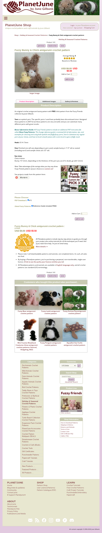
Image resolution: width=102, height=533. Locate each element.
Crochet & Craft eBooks (31, 445)
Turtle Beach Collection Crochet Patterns (31, 419)
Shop (16, 35)
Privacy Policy (12, 511)
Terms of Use (65, 429)
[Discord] (72, 520)
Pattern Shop (42, 485)
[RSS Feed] (37, 520)
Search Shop (71, 373)
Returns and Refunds (68, 427)
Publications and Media (16, 513)
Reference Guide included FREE (45, 206)
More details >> (42, 246)
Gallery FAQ (65, 436)
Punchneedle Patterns (30, 455)
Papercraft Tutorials (29, 458)
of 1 (30, 200)
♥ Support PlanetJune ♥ (16, 495)
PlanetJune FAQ (13, 509)
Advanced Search (71, 382)
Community (12, 490)
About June (11, 504)
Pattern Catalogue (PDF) (46, 490)
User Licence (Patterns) (46, 487)
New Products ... (28, 466)
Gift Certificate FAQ (67, 433)
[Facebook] (44, 520)
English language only (65, 265)
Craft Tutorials (27, 461)
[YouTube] (58, 520)
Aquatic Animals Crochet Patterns (31, 383)
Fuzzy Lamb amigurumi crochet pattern (50, 312)
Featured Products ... (30, 470)
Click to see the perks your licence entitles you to (43, 262)
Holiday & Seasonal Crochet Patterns (33, 35)
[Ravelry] (65, 520)
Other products (66, 413)
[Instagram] (51, 520)
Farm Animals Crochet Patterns (30, 377)
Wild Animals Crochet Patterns (30, 372)
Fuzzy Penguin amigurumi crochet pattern (50, 344)
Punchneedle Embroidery (77, 492)
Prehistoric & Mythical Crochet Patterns (30, 397)
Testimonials (12, 506)
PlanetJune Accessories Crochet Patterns (31, 430)
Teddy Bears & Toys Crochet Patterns (30, 391)
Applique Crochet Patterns (28, 413)
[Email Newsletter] (30, 520)
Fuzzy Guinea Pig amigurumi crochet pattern (74, 312)
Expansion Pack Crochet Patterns (31, 424)
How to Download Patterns (69, 423)
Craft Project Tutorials (75, 490)
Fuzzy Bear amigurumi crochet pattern (27, 312)
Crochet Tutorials (73, 485)
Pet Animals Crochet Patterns (30, 366)
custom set (48, 169)
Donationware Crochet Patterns (30, 440)
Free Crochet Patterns (75, 487)
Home (9, 485)
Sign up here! (78, 28)
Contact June (65, 431)
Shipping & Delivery (67, 425)
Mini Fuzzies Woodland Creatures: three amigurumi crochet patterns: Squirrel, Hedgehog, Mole (27, 346)
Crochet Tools (27, 448)
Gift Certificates (28, 451)
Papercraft (71, 495)
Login (73, 25)
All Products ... (28, 473)
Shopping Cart (89, 28)
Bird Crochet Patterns (30, 387)
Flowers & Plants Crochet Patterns (32, 408)
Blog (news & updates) (16, 487)
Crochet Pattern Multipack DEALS (29, 435)
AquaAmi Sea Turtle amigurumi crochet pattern (74, 344)
